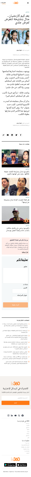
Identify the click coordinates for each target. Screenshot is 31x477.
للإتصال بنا (27, 451)
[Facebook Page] (23, 415)
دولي (28, 437)
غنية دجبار (19, 50)
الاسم (25, 288)
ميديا (28, 431)
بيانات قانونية (26, 449)
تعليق (25, 266)
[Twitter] (19, 415)
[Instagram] (8, 415)
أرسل (15, 402)
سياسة (27, 423)
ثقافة (28, 429)
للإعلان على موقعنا (25, 447)
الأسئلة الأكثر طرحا (25, 445)
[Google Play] (10, 464)
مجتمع (27, 427)
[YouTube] (15, 415)
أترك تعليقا (15, 305)
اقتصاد (27, 425)
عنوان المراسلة (22, 295)
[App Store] (22, 464)
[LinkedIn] (12, 415)
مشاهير (27, 12)
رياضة (28, 433)
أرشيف (27, 453)
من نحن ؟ (27, 443)
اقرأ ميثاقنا (25, 252)
